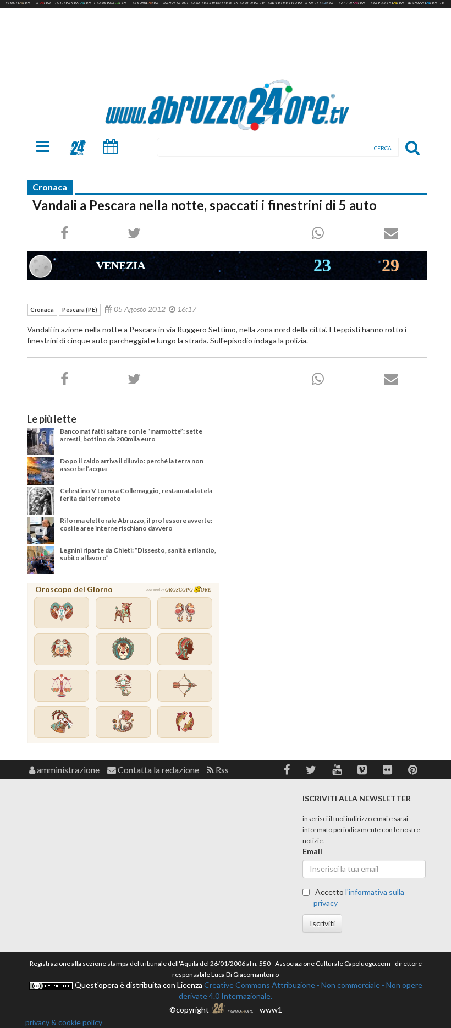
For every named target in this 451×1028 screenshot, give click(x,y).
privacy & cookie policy (63, 1022)
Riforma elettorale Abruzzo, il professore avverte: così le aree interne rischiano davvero (136, 524)
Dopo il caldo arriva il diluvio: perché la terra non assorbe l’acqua (132, 465)
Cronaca (49, 187)
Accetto (359, 897)
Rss (221, 769)
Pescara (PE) (79, 309)
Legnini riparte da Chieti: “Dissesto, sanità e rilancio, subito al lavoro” (138, 554)
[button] (287, 769)
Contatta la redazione (157, 769)
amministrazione (67, 769)
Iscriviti (322, 923)
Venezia (120, 265)
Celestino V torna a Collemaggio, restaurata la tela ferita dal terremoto (136, 494)
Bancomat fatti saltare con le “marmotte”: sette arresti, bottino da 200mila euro (131, 435)
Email (312, 851)
